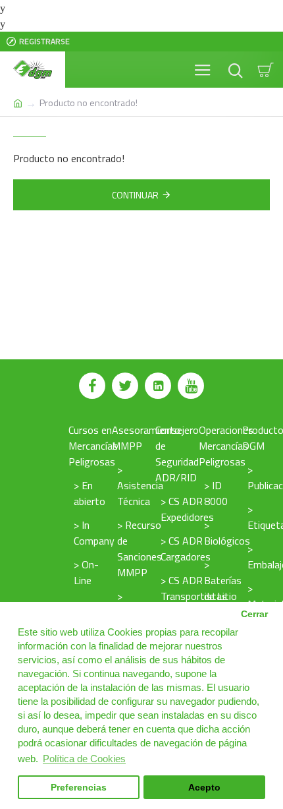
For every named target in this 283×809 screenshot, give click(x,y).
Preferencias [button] (79, 788)
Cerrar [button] (254, 614)
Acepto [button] (204, 788)
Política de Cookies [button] (84, 758)
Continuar (135, 195)
